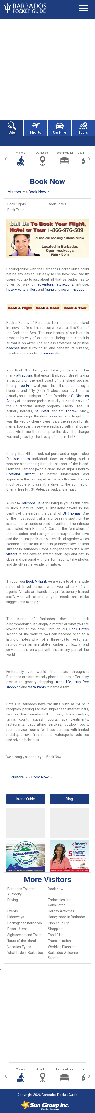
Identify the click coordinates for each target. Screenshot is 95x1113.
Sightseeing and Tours (24, 935)
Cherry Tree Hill (18, 386)
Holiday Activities (61, 911)
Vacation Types (19, 947)
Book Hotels (57, 204)
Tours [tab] (83, 132)
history (11, 289)
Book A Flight (36, 581)
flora (33, 289)
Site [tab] (12, 132)
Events (12, 911)
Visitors (20, 152)
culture (23, 289)
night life (63, 682)
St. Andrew (68, 411)
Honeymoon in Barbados (67, 917)
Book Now (55, 889)
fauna (49, 289)
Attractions (42, 152)
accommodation (73, 289)
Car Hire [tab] (59, 132)
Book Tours (16, 210)
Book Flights (16, 204)
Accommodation (65, 152)
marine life (51, 353)
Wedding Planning (62, 947)
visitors (11, 554)
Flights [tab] (35, 132)
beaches (12, 348)
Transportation (59, 941)
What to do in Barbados (25, 953)
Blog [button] (69, 799)
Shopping (55, 929)
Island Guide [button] (25, 799)
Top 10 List (56, 935)
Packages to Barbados (24, 923)
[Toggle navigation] (83, 8)
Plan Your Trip (58, 923)
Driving (12, 900)
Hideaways (15, 917)
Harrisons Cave (32, 503)
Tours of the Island (21, 941)
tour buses (21, 459)
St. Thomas (72, 513)
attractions (65, 284)
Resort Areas (17, 929)
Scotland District (20, 474)
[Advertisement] (47, 69)
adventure (45, 284)
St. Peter (42, 411)
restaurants (37, 687)
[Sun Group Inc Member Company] (45, 1105)
